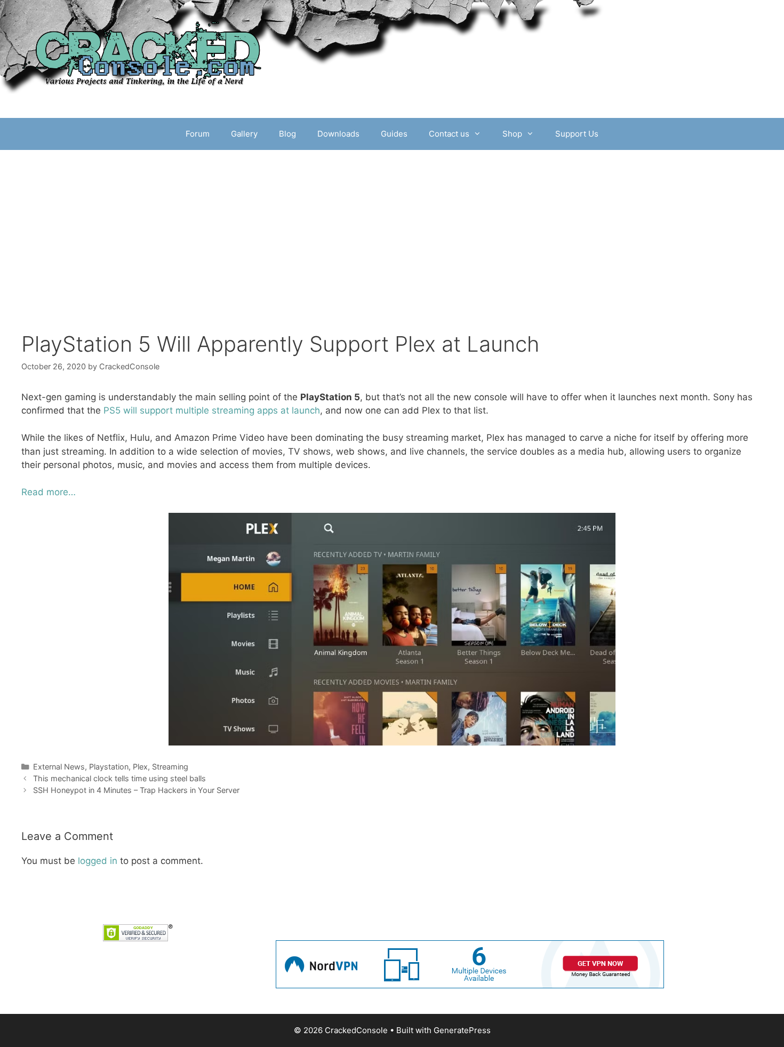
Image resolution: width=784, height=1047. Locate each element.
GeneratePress (462, 1030)
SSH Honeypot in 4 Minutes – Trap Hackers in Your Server (136, 790)
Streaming (170, 766)
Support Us (576, 134)
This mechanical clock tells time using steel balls (119, 778)
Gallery (244, 134)
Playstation (109, 766)
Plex (140, 766)
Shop (512, 134)
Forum (198, 134)
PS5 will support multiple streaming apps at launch (211, 410)
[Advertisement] (392, 230)
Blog (287, 134)
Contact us (449, 134)
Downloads (338, 134)
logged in (97, 860)
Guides (394, 134)
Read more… (48, 492)
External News (59, 766)
